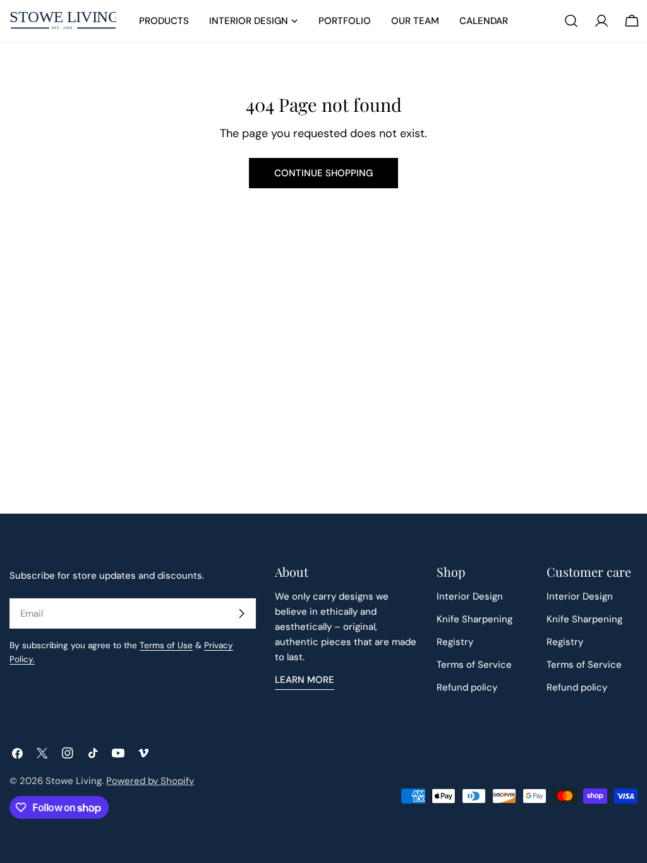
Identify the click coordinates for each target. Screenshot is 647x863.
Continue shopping (323, 173)
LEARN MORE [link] (304, 679)
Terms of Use (166, 645)
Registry (455, 642)
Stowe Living (73, 781)
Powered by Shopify (150, 781)
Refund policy (467, 687)
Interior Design (470, 596)
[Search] (571, 20)
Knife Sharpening (474, 619)
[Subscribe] (241, 613)
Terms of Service (474, 664)
